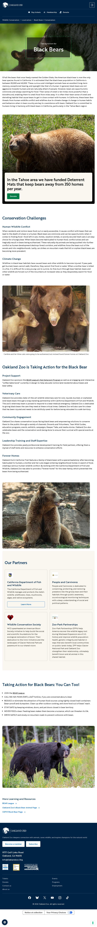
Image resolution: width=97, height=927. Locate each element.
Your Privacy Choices (56, 912)
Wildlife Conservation (10, 20)
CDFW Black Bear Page (12, 811)
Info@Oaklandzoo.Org (12, 859)
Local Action (26, 20)
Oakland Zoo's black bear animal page (19, 807)
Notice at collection (33, 912)
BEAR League (18, 693)
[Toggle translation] (5, 922)
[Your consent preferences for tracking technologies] (93, 923)
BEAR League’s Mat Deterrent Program (43, 380)
